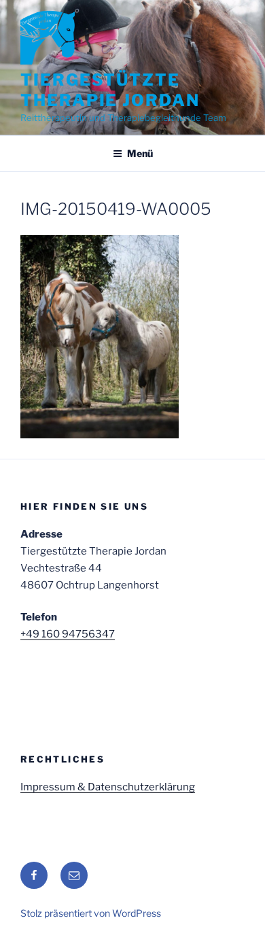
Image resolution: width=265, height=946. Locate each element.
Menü (140, 153)
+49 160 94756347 (67, 634)
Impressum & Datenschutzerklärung (107, 787)
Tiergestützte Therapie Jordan (110, 90)
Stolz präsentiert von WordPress (90, 913)
